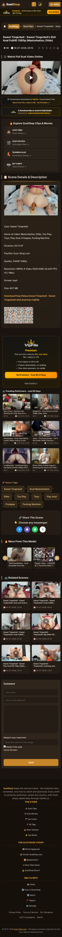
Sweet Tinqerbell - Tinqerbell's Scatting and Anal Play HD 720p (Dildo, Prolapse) (44, 665)
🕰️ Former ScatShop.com (31, 854)
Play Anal (52, 496)
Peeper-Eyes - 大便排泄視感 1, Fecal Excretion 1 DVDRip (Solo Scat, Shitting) (45, 566)
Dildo (6, 496)
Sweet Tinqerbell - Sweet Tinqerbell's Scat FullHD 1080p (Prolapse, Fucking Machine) (14, 633)
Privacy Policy (15, 912)
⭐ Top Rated (31, 835)
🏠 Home (31, 884)
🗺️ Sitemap (31, 906)
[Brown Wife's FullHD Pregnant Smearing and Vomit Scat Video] (45, 456)
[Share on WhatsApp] (35, 529)
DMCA (40, 917)
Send (31, 762)
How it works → (31, 383)
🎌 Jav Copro (31, 819)
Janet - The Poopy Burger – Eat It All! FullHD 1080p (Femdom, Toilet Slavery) (45, 439)
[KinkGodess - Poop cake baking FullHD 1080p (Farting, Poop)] (16, 428)
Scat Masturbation (39, 489)
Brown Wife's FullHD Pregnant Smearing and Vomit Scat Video (45, 466)
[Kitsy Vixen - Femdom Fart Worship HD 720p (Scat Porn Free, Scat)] (16, 401)
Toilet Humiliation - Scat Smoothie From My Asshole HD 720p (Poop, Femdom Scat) (18, 566)
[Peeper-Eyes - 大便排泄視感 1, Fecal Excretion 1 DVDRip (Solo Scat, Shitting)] (45, 554)
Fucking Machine (32, 504)
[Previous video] (5, 558)
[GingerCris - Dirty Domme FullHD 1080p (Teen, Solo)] (45, 401)
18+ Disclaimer (46, 912)
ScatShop (13, 26)
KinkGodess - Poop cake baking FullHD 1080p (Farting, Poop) (16, 439)
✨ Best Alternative (31, 865)
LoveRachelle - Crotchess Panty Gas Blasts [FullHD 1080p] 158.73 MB (16, 466)
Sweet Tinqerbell (13, 489)
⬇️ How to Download (31, 890)
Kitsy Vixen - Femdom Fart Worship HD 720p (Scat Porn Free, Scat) (15, 412)
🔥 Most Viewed (31, 830)
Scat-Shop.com (20, 929)
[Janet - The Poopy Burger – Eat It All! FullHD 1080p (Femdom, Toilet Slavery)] (45, 428)
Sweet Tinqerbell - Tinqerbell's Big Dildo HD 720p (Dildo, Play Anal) (43, 633)
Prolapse (10, 504)
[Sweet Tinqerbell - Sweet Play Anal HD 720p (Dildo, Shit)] (16, 653)
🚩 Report (31, 900)
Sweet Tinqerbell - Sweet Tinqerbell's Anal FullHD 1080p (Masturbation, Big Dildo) (44, 601)
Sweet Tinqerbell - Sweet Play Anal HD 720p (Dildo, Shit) (14, 665)
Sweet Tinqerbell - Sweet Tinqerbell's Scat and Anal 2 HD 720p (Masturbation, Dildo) (15, 601)
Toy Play (21, 496)
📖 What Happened (31, 849)
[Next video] (57, 558)
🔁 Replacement (31, 860)
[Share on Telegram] (19, 529)
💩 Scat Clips (31, 808)
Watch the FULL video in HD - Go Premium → (31, 102)
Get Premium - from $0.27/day (31, 375)
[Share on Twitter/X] (43, 529)
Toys (36, 496)
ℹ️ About (31, 895)
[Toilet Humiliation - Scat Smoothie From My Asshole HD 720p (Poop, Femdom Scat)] (19, 554)
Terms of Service (30, 912)
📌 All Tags (31, 824)
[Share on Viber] (27, 529)
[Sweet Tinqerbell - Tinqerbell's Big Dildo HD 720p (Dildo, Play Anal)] (46, 621)
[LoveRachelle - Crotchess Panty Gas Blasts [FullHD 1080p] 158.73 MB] (16, 456)
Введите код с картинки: (15, 737)
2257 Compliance (27, 917)
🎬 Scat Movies (31, 814)
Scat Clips (28, 26)
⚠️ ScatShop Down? (31, 870)
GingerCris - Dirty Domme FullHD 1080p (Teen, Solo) (45, 412)
